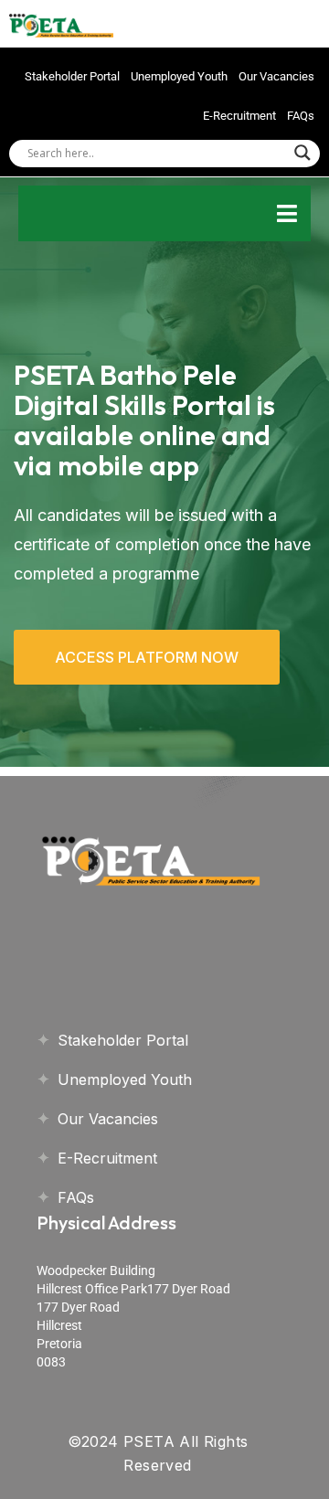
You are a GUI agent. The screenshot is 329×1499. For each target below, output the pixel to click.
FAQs (300, 115)
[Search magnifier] (302, 152)
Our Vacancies (276, 76)
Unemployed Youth (179, 76)
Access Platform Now (147, 657)
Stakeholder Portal (72, 76)
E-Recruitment (239, 115)
